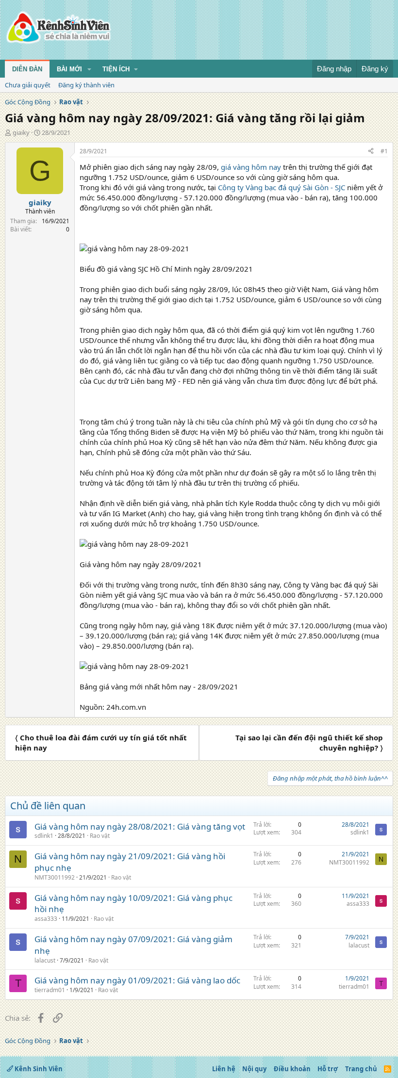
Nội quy (254, 1068)
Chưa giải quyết (27, 85)
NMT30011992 (54, 877)
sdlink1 (43, 836)
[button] (89, 69)
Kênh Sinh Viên (38, 1068)
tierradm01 (49, 990)
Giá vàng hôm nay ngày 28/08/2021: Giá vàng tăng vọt (139, 826)
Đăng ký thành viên (86, 85)
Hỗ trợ (327, 1068)
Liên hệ (223, 1068)
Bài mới (69, 69)
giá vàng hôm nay (251, 167)
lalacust (44, 960)
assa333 (45, 919)
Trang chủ (361, 1068)
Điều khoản (292, 1068)
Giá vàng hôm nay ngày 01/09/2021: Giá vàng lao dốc (137, 980)
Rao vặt (100, 836)
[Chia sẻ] (371, 151)
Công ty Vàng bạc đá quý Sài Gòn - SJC (281, 187)
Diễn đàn (27, 69)
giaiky (21, 132)
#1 (384, 151)
